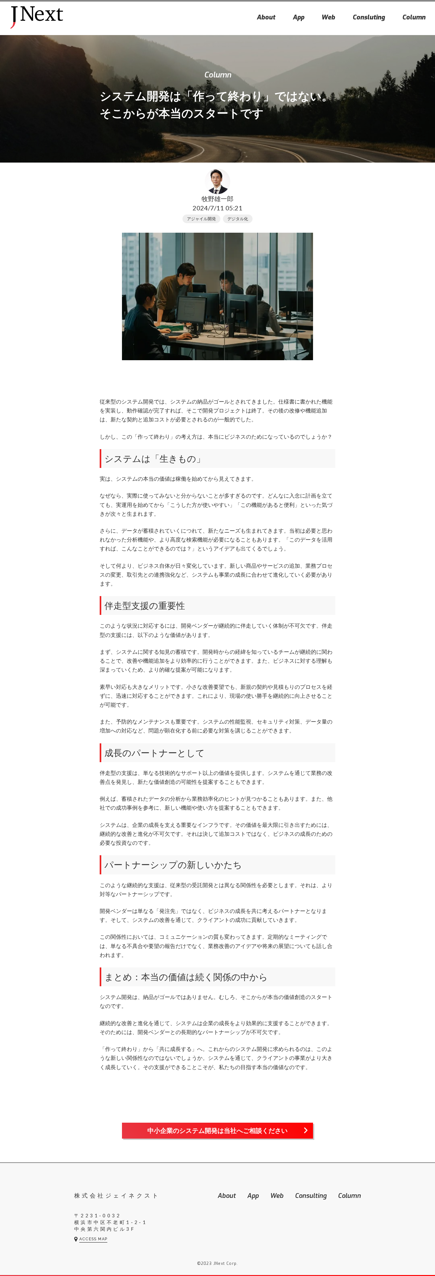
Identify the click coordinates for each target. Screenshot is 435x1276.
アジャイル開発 (201, 218)
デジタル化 (237, 218)
